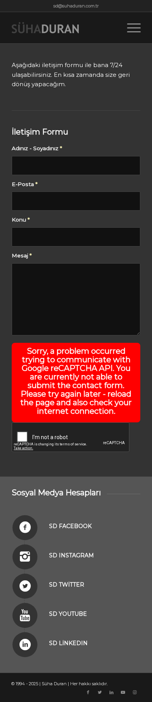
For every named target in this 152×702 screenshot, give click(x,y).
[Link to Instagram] (135, 692)
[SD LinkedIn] (24, 644)
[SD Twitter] (24, 586)
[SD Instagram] (24, 556)
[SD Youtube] (24, 615)
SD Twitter (66, 584)
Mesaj (22, 255)
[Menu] (130, 27)
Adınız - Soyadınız (37, 148)
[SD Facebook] (24, 527)
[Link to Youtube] (123, 692)
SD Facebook (70, 526)
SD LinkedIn (68, 643)
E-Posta (24, 184)
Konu (21, 219)
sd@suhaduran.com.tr (76, 6)
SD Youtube (68, 613)
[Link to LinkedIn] (111, 692)
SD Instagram (71, 555)
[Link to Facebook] (88, 692)
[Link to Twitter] (100, 692)
